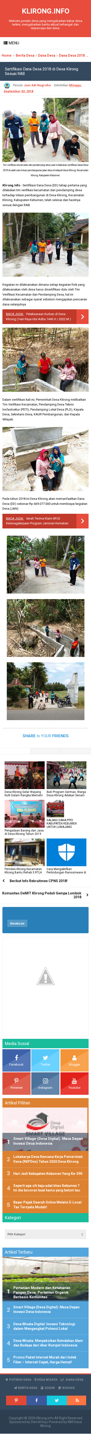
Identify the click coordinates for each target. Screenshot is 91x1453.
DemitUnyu (39, 1422)
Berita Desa (25, 55)
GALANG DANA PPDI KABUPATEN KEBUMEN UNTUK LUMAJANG (62, 823)
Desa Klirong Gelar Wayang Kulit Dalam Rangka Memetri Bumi (24, 795)
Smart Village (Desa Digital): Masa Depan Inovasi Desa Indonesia (48, 1140)
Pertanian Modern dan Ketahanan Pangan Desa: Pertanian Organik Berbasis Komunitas (41, 1292)
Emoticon (17, 923)
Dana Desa (46, 55)
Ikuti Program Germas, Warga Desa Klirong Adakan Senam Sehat (66, 795)
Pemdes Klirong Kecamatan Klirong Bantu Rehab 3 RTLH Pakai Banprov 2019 (23, 872)
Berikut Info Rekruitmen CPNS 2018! (38, 881)
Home (6, 55)
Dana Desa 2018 (72, 55)
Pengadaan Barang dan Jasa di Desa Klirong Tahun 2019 (24, 832)
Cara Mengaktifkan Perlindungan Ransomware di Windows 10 (66, 872)
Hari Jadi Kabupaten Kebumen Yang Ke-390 (47, 1174)
